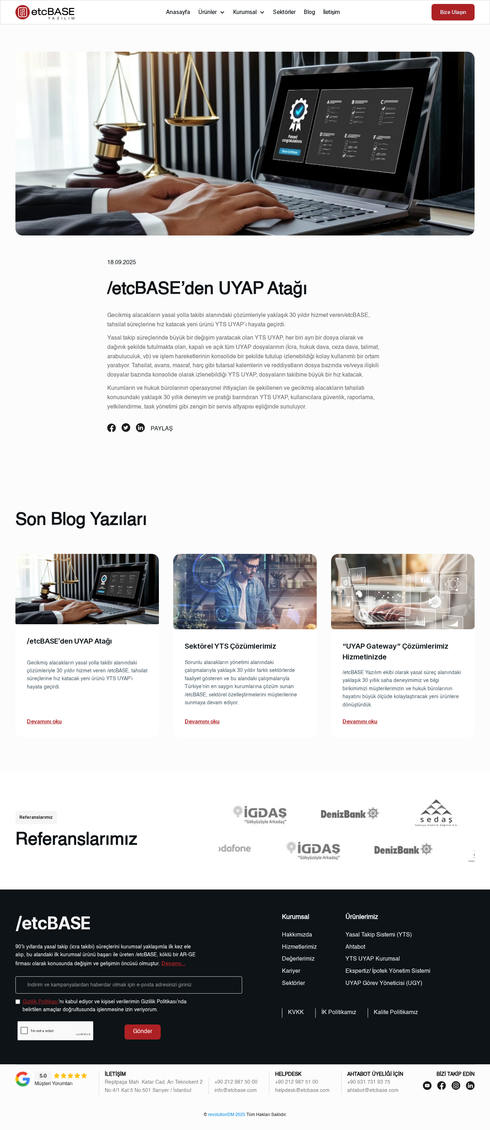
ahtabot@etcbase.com (373, 1090)
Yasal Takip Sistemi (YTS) (378, 935)
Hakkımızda (297, 935)
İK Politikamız (338, 1012)
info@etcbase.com (236, 1090)
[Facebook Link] (427, 1085)
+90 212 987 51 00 (296, 1082)
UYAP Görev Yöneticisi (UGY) (383, 983)
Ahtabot (355, 947)
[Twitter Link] (470, 1085)
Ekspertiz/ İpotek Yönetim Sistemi (387, 971)
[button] (211, 12)
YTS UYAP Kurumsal (372, 959)
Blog (309, 12)
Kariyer (291, 971)
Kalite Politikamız (396, 1012)
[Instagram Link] (456, 1085)
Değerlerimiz (298, 959)
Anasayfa (178, 12)
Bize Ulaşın (453, 12)
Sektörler (284, 12)
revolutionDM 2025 (226, 1115)
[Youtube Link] (441, 1085)
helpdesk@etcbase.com (302, 1090)
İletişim (331, 12)
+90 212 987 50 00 (236, 1082)
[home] (44, 12)
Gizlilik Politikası (40, 1001)
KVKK (296, 1012)
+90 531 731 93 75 (368, 1082)
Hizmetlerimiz (299, 947)
